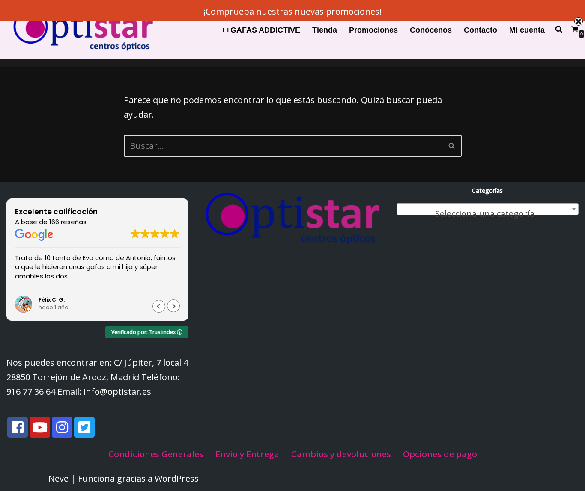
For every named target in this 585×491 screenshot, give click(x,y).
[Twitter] (84, 427)
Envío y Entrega (247, 454)
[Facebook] (17, 427)
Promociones (373, 30)
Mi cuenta (527, 30)
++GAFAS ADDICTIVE (260, 30)
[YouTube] (40, 427)
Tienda (324, 30)
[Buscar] (452, 146)
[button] (173, 306)
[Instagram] (62, 427)
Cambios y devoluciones (341, 454)
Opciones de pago (440, 454)
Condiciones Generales (155, 454)
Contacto (480, 30)
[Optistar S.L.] (81, 30)
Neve (58, 478)
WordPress (177, 478)
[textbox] (487, 214)
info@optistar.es (117, 391)
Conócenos (431, 30)
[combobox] (488, 209)
